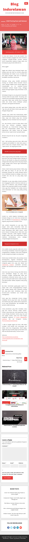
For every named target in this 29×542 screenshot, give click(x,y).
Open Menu (26, 3)
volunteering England (8, 264)
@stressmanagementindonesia (9, 320)
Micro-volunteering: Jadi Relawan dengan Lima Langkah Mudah (14, 509)
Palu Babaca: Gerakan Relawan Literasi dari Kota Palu (14, 503)
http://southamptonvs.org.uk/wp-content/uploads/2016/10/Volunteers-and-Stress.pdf (12, 338)
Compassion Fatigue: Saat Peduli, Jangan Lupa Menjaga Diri (14, 498)
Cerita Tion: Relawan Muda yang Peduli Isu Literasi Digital (14, 493)
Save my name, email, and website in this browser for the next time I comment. (13, 473)
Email (12, 463)
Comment (5, 446)
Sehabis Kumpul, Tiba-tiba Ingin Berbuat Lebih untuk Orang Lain (14, 514)
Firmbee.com (13, 212)
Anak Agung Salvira (10, 52)
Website (21, 463)
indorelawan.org (17, 219)
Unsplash (20, 212)
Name (4, 463)
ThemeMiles (23, 538)
